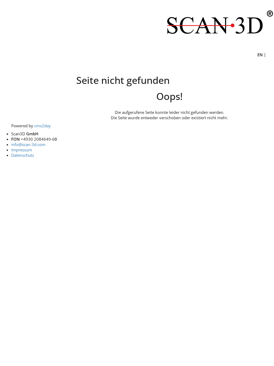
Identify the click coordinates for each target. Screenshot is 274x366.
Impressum (21, 149)
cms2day (42, 125)
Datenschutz (22, 155)
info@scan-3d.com (28, 144)
